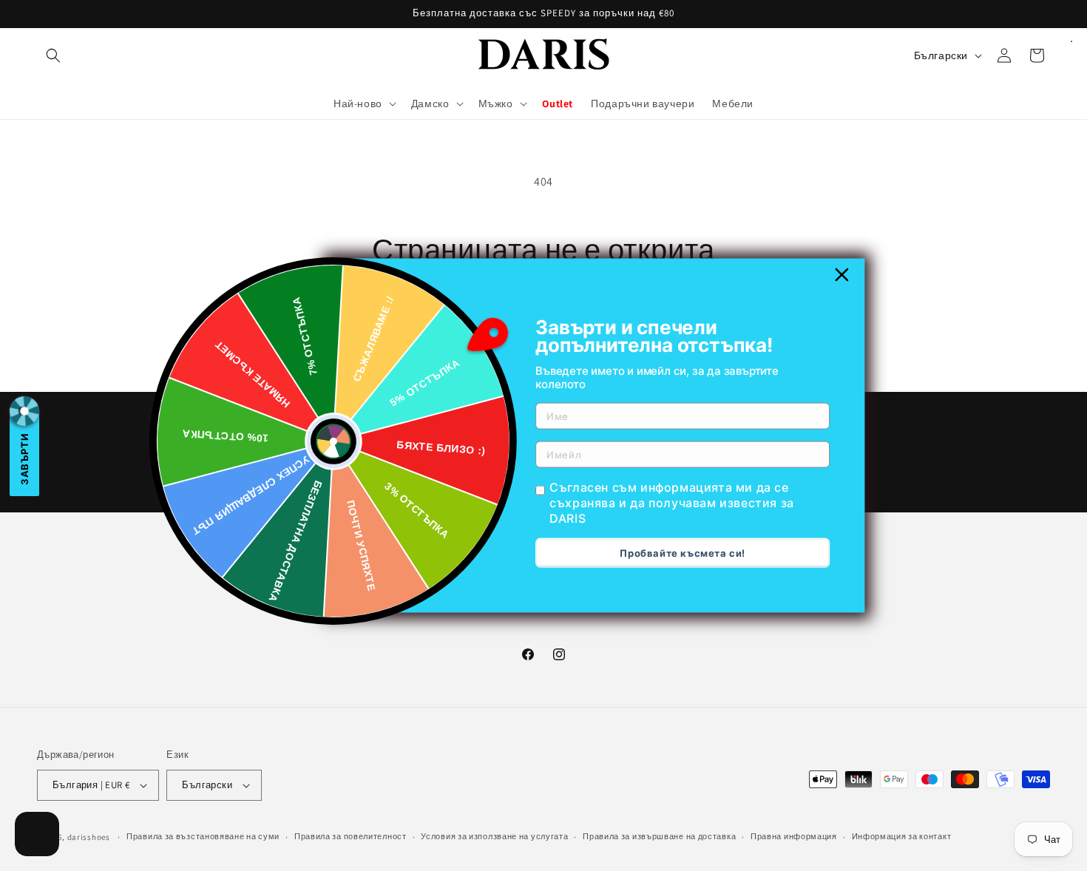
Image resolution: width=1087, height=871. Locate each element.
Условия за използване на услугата (494, 836)
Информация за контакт (902, 836)
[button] (53, 55)
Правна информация (794, 836)
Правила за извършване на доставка (659, 836)
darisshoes (88, 837)
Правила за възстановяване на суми (203, 836)
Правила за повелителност (350, 836)
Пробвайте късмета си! (682, 552)
